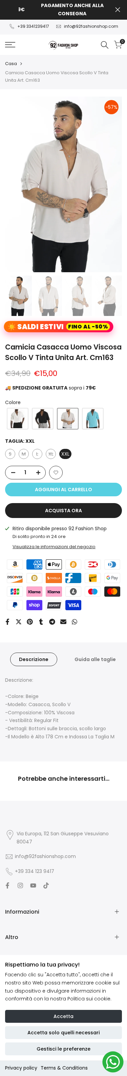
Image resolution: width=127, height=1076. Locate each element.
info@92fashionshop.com (91, 26)
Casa (11, 63)
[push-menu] (10, 45)
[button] (17, 419)
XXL (65, 454)
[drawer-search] (104, 45)
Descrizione (33, 659)
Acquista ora (63, 510)
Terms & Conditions (64, 1067)
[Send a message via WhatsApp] (113, 1062)
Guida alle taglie (95, 659)
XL (52, 455)
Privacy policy (21, 1067)
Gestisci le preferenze (63, 1048)
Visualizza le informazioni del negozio (54, 546)
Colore (13, 402)
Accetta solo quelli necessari (63, 1032)
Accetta (63, 1016)
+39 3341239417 (33, 26)
